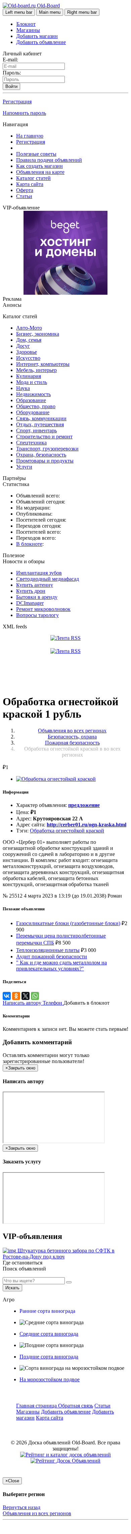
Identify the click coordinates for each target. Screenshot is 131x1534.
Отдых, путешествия (40, 424)
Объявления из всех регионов (37, 1513)
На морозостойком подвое (49, 1379)
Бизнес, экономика (37, 334)
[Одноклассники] (16, 996)
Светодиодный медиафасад (47, 579)
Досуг (23, 346)
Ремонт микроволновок (43, 609)
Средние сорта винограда (48, 1334)
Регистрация (17, 101)
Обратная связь (75, 1405)
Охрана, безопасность (41, 455)
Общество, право (35, 406)
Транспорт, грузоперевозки (47, 448)
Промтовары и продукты (45, 461)
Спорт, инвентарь (36, 430)
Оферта (24, 190)
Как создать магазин (39, 166)
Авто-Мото (29, 328)
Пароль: (12, 73)
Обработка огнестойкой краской (67, 830)
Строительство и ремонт (44, 436)
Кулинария (28, 376)
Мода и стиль (31, 382)
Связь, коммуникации (41, 418)
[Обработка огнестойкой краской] (56, 779)
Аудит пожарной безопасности (51, 956)
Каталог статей (33, 178)
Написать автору (23, 1003)
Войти (11, 86)
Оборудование (32, 412)
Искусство (28, 358)
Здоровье (26, 352)
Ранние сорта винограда (47, 1311)
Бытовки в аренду (36, 597)
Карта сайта (29, 184)
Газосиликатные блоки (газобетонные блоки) (68, 923)
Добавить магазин (37, 36)
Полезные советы (36, 154)
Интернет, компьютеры (43, 364)
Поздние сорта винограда (48, 1356)
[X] (25, 996)
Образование (31, 400)
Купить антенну (34, 585)
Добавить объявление (41, 42)
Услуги (24, 467)
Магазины (28, 30)
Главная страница (37, 1405)
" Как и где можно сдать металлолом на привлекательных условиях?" (61, 965)
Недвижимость (33, 394)
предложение (84, 805)
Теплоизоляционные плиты (48, 950)
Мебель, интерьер (36, 370)
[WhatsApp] (35, 996)
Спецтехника (31, 442)
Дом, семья (28, 340)
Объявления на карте (40, 172)
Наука (23, 388)
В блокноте (29, 544)
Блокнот (26, 24)
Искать (12, 1287)
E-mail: (10, 59)
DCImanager (30, 603)
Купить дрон (30, 591)
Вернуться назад (21, 1507)
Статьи (24, 196)
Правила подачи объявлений (49, 160)
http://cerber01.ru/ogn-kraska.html (86, 824)
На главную (29, 136)
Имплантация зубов (39, 573)
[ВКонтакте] (7, 996)
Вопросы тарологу (37, 615)
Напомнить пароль (24, 113)
